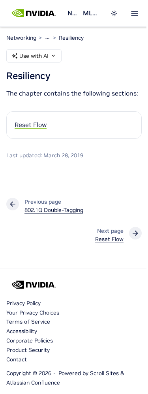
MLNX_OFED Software (92, 13)
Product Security (28, 349)
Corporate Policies (29, 340)
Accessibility (21, 331)
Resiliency (71, 37)
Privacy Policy (23, 303)
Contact (16, 359)
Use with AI (34, 55)
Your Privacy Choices (32, 312)
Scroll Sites (104, 373)
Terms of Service (28, 321)
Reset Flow (31, 125)
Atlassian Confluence (33, 382)
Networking (72, 13)
